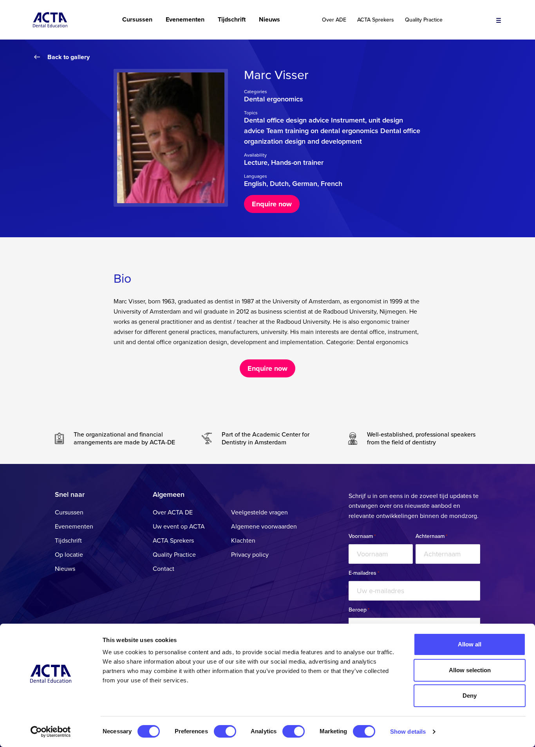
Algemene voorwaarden (264, 526)
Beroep (359, 610)
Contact (163, 569)
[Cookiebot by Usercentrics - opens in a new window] (50, 732)
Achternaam (431, 536)
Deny (470, 695)
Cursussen (137, 19)
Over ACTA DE (173, 512)
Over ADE (334, 20)
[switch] (225, 731)
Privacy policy (250, 555)
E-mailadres (364, 573)
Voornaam (362, 536)
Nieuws (269, 19)
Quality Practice (424, 20)
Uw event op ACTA (179, 526)
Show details (408, 731)
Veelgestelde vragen (259, 512)
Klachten (243, 541)
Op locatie (69, 555)
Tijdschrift (232, 19)
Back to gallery (68, 57)
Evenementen (185, 19)
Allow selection (470, 670)
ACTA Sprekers (375, 20)
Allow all (469, 644)
